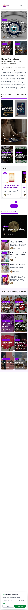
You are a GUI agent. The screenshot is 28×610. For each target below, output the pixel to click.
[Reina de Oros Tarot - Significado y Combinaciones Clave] (14, 132)
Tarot (17, 106)
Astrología (5, 106)
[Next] (16, 202)
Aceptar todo (20, 606)
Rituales (17, 44)
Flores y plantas (6, 152)
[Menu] (17, 5)
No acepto (8, 606)
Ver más (14, 206)
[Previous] (12, 202)
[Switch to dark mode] (24, 5)
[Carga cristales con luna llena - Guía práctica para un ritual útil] (14, 226)
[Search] (21, 6)
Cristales (5, 19)
